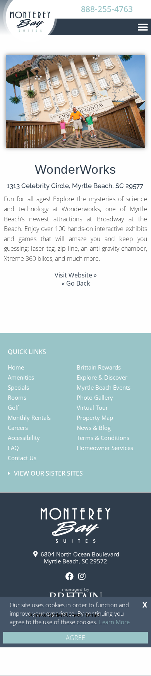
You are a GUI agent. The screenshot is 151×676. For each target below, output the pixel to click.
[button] (143, 27)
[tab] (76, 473)
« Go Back (76, 283)
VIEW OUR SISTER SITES (48, 473)
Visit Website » (76, 275)
